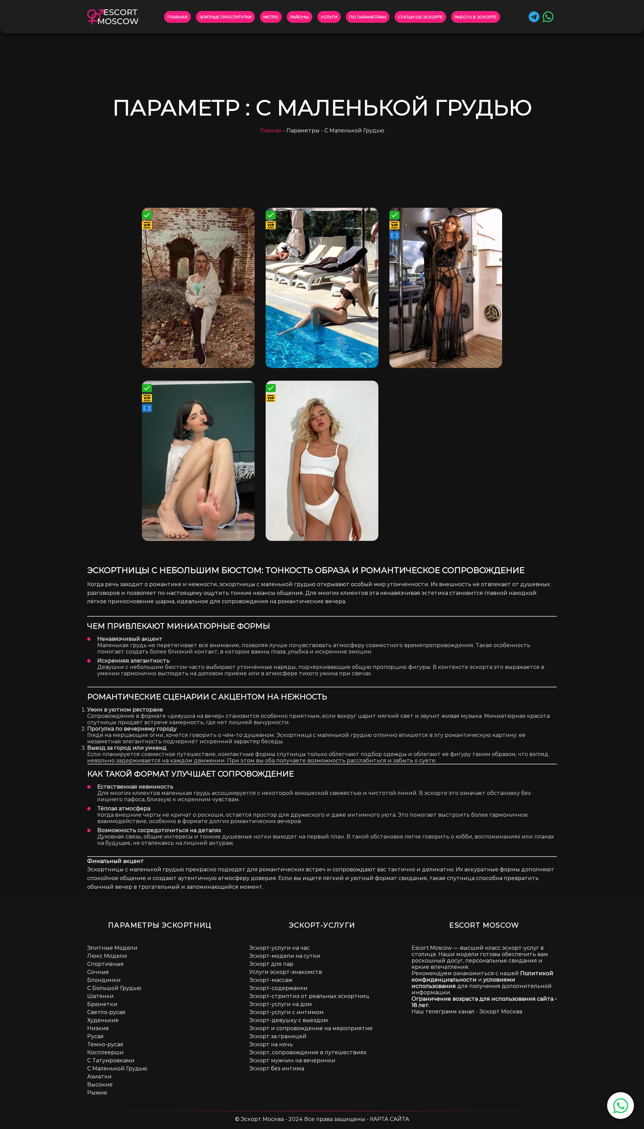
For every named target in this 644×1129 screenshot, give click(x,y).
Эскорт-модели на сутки (284, 956)
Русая (95, 1036)
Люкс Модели (107, 956)
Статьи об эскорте (420, 16)
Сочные (98, 972)
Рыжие (97, 1092)
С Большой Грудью (114, 988)
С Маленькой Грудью (117, 1068)
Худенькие (103, 1020)
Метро (270, 16)
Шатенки (100, 996)
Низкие (98, 1028)
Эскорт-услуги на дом (280, 1004)
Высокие (100, 1084)
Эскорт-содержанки (278, 988)
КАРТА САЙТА (389, 1119)
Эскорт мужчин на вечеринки (292, 1060)
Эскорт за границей (278, 1036)
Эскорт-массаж (270, 980)
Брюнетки (102, 1004)
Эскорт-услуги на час (279, 948)
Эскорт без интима (276, 1068)
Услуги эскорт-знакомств (285, 972)
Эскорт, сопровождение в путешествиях (307, 1052)
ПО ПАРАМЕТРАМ (367, 16)
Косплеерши (105, 1052)
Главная (177, 16)
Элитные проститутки (225, 16)
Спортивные (105, 964)
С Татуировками (111, 1060)
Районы (299, 16)
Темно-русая (105, 1044)
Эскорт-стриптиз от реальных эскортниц (309, 996)
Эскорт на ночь (271, 1044)
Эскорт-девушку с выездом (288, 1020)
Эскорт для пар (271, 964)
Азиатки (99, 1076)
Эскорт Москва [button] (500, 1011)
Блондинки (104, 980)
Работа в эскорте (475, 16)
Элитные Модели (112, 948)
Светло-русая (106, 1012)
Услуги (329, 16)
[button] (620, 1105)
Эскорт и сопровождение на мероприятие (311, 1028)
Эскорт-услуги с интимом (286, 1012)
